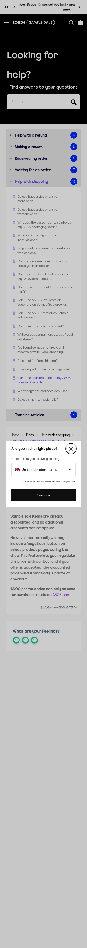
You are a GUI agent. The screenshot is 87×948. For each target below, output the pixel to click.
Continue (43, 495)
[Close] (71, 448)
